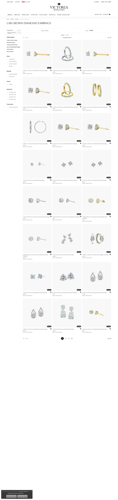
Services (52, 14)
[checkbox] (11, 59)
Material (9, 89)
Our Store (43, 14)
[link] (17, 1)
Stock (8, 81)
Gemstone (10, 104)
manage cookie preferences (15, 493)
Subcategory (11, 37)
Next (109, 37)
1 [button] (63, 338)
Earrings (16, 19)
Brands (17, 14)
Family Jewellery (63, 14)
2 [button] (65, 338)
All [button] (71, 338)
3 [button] (68, 338)
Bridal (10, 14)
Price (8, 56)
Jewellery (25, 14)
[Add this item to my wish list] (50, 70)
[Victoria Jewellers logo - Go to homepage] (59, 7)
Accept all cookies (22, 496)
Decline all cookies (11, 496)
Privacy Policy (23, 491)
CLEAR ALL (19, 30)
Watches (34, 14)
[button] (10, 1)
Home (8, 19)
